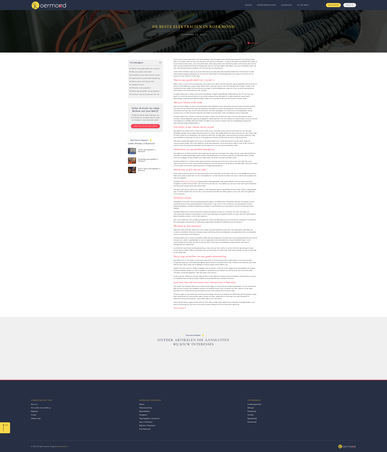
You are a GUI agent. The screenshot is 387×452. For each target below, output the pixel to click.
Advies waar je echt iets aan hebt (142, 81)
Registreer (34, 411)
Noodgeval (286, 5)
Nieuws (248, 5)
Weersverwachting (266, 5)
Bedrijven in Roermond (147, 425)
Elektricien (254, 43)
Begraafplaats (252, 418)
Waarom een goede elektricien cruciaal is (145, 68)
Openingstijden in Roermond (149, 418)
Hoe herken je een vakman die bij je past (145, 75)
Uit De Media (303, 5)
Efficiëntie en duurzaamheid (140, 88)
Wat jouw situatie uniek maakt (141, 72)
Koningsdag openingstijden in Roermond (148, 160)
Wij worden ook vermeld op (41, 408)
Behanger (251, 408)
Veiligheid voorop (137, 84)
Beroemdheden (144, 411)
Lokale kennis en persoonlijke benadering (145, 78)
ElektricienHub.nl (180, 308)
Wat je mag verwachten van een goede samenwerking (146, 91)
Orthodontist (252, 411)
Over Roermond (144, 429)
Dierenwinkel (252, 422)
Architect (251, 415)
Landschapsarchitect (254, 404)
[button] (160, 63)
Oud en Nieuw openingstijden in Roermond (149, 170)
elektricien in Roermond (189, 181)
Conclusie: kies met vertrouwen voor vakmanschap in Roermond (146, 94)
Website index (36, 418)
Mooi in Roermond (145, 422)
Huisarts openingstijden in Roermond (147, 151)
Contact (33, 415)
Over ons (34, 404)
